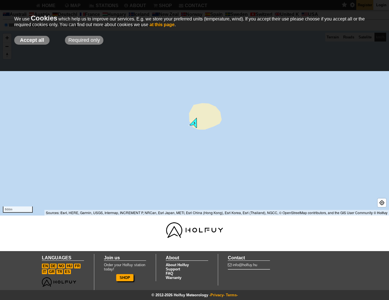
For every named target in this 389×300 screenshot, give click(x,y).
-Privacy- (217, 295)
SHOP (125, 278)
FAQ (169, 273)
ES (67, 272)
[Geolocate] (382, 202)
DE (53, 266)
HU (69, 266)
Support (173, 269)
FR (77, 266)
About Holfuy (177, 265)
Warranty (173, 278)
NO (61, 266)
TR (59, 272)
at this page (162, 24)
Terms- (232, 295)
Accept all (32, 40)
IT (44, 272)
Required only (84, 40)
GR (51, 272)
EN (45, 266)
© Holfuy (381, 212)
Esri (63, 212)
